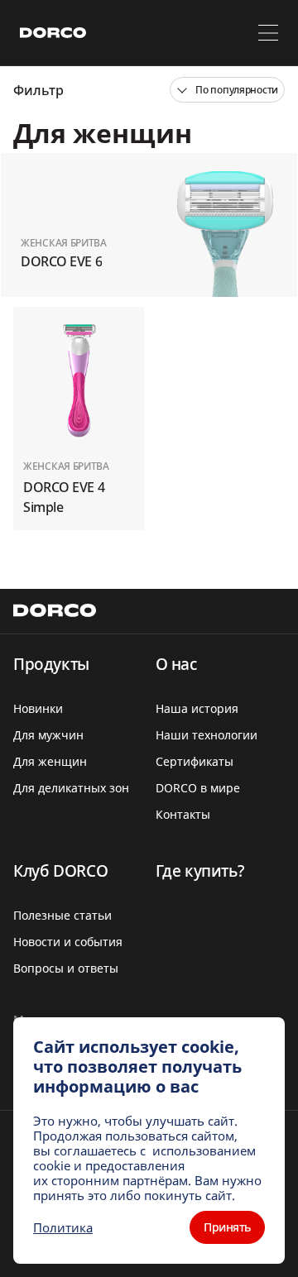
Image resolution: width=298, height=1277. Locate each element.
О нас (176, 664)
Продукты (51, 664)
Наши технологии (206, 735)
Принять (227, 1227)
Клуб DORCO (60, 871)
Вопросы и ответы (65, 968)
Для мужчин (48, 735)
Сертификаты (194, 761)
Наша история (197, 708)
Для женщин (50, 761)
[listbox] (227, 90)
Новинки (38, 708)
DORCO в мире (198, 788)
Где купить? (200, 871)
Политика (63, 1227)
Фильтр (38, 90)
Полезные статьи (62, 915)
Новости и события (68, 941)
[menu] (268, 33)
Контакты (183, 814)
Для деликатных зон (71, 788)
